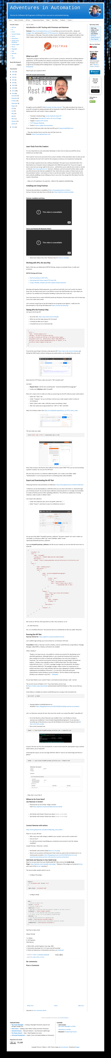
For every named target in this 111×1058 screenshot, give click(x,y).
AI (12, 29)
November (14, 98)
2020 (13, 82)
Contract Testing (16, 34)
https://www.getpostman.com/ (41, 31)
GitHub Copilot (15, 44)
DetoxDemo (15, 38)
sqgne (13, 58)
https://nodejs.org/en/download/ (37, 686)
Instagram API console (41, 120)
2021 (13, 80)
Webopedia (29, 66)
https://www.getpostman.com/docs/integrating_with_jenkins (44, 829)
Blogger (77, 1047)
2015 (13, 127)
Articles (97, 66)
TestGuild (14, 53)
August (14, 106)
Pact (33, 33)
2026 (13, 72)
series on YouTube (63, 258)
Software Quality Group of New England (95, 37)
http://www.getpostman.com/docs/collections (69, 485)
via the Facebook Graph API (54, 116)
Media (48, 20)
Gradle (34, 957)
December (14, 95)
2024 (13, 77)
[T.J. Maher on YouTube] (93, 47)
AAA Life (14, 27)
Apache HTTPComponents (50, 33)
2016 (13, 93)
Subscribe (95, 91)
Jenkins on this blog (61, 816)
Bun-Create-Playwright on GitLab (66, 1026)
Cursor (13, 36)
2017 (13, 91)
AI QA (13, 32)
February (14, 121)
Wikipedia (55, 674)
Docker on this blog (60, 814)
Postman (42, 957)
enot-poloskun (64, 1047)
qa (12, 55)
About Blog (55, 20)
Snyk (13, 51)
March (13, 118)
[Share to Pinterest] (62, 955)
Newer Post (30, 1005)
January (14, 124)
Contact (70, 20)
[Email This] (56, 955)
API (31, 957)
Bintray (80, 864)
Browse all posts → (65, 1017)
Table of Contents (18, 20)
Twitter (92, 66)
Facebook (60, 950)
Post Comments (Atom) (39, 1010)
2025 (13, 74)
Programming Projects (38, 20)
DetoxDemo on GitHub (64, 1029)
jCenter (38, 866)
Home (10, 20)
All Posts (28, 20)
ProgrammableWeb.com (65, 128)
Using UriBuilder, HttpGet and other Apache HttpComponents (48, 282)
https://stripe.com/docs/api (60, 305)
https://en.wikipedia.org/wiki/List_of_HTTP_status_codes (61, 410)
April (13, 116)
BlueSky (96, 64)
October (14, 101)
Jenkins (37, 957)
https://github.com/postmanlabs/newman (51, 637)
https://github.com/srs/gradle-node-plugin (43, 864)
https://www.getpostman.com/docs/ (59, 190)
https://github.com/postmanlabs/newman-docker (47, 806)
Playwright (14, 49)
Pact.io (13, 46)
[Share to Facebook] (60, 955)
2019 (13, 85)
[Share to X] (59, 955)
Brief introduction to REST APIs (39, 278)
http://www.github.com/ (40, 169)
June (13, 111)
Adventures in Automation (45, 8)
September (15, 103)
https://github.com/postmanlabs (64, 192)
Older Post (81, 1005)
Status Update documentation (44, 125)
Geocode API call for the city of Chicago (50, 118)
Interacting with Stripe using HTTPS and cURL (43, 280)
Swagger (28, 33)
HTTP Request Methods (37, 123)
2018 (13, 88)
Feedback (62, 20)
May (13, 113)
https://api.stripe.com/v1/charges (49, 317)
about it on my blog (54, 850)
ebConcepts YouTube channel (53, 107)
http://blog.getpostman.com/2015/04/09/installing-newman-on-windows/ (57, 706)
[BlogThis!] (57, 955)
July (13, 108)
